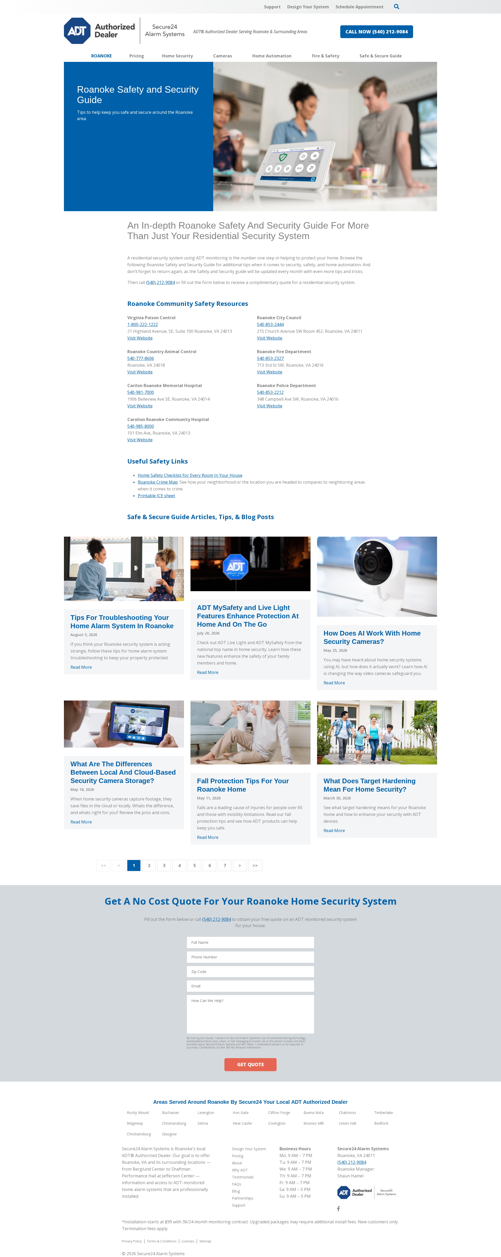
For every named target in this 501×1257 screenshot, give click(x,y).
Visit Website (269, 338)
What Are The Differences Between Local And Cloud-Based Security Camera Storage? (123, 772)
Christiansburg (174, 1123)
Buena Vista (313, 1112)
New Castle (242, 1123)
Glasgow (169, 1133)
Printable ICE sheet (156, 496)
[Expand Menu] (195, 56)
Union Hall (347, 1123)
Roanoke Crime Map (158, 482)
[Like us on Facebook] (338, 1210)
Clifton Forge (279, 1112)
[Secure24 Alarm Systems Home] (124, 30)
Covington (276, 1123)
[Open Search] (396, 6)
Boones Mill (313, 1123)
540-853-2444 (270, 324)
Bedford (381, 1123)
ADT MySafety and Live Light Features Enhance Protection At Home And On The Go (248, 616)
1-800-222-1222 (142, 324)
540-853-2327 (270, 358)
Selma (203, 1123)
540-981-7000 (140, 392)
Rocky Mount (138, 1112)
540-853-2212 (270, 392)
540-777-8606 (140, 358)
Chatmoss (347, 1112)
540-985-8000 (140, 426)
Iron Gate (241, 1112)
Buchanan (170, 1112)
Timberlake (383, 1112)
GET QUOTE (250, 1064)
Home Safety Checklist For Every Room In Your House (190, 475)
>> (255, 865)
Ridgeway (135, 1123)
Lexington (206, 1112)
